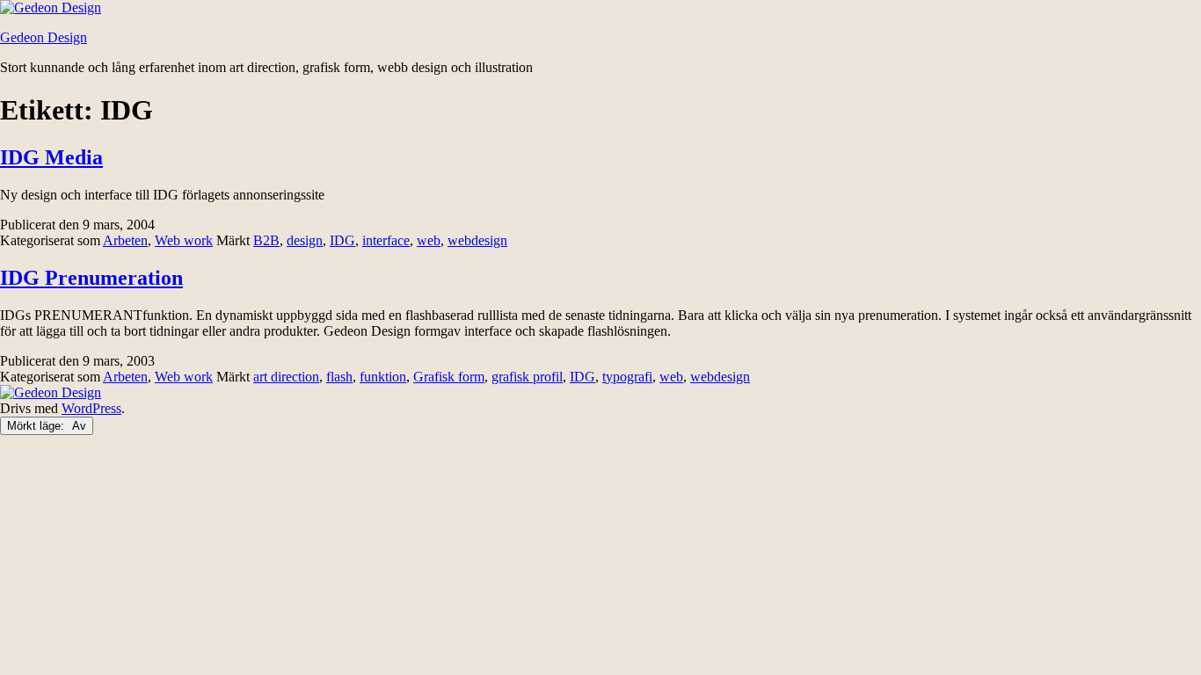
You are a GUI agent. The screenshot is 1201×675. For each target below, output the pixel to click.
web (428, 240)
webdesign (477, 240)
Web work (184, 240)
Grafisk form (448, 376)
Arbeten (125, 240)
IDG (342, 240)
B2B (266, 240)
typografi (627, 376)
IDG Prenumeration (91, 277)
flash (339, 376)
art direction (286, 376)
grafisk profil (527, 376)
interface (386, 240)
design (305, 240)
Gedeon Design (43, 37)
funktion (383, 376)
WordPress (91, 408)
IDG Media (51, 157)
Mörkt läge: (37, 425)
